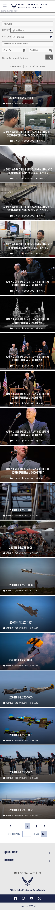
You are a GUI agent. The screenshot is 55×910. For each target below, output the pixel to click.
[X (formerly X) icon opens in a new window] (39, 898)
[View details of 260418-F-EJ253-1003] (27, 763)
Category (6, 36)
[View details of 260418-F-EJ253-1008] (27, 576)
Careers (9, 860)
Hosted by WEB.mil (27, 906)
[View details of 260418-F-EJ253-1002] (27, 801)
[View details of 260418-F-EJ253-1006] (27, 651)
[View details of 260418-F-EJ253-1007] (27, 614)
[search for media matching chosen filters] (49, 57)
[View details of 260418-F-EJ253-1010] (27, 501)
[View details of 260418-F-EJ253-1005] (27, 688)
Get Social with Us (27, 873)
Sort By (6, 30)
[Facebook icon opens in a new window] (15, 898)
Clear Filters (15, 66)
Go (43, 834)
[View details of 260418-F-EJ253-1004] (27, 726)
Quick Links (11, 852)
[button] (5, 6)
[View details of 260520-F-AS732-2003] (27, 89)
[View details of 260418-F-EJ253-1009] (27, 539)
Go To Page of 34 (23, 834)
